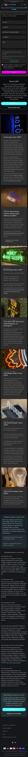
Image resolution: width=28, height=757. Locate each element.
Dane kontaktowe (7, 755)
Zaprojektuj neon (14, 103)
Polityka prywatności (22, 751)
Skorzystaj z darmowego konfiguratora (12, 241)
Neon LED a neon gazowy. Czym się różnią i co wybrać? (12, 544)
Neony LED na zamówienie (9, 725)
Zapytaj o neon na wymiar (14, 713)
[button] (2, 4)
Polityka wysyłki (15, 755)
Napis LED (5, 731)
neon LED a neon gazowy (13, 662)
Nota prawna (22, 755)
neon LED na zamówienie (14, 180)
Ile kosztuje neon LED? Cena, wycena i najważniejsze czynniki (13, 538)
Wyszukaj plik (14, 61)
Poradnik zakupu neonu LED (9, 737)
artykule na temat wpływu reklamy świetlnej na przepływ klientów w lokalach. (14, 291)
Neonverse (7, 751)
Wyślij (14, 72)
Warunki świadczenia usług (19, 753)
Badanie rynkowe (7, 728)
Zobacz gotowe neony (14, 107)
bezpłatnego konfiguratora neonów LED (14, 233)
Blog (4, 734)
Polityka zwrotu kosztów (8, 753)
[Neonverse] (10, 4)
